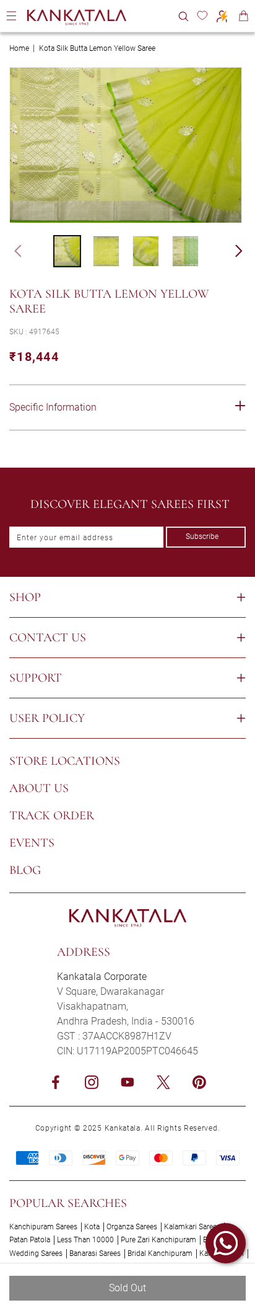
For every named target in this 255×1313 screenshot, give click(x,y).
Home (19, 48)
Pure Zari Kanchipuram (158, 1239)
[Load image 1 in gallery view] (67, 251)
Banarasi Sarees (95, 1253)
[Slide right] (244, 251)
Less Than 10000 (85, 1239)
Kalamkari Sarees (192, 1226)
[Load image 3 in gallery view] (145, 251)
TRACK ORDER (51, 815)
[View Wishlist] (202, 15)
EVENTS (31, 842)
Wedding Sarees (36, 1253)
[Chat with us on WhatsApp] (225, 1243)
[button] (183, 15)
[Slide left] (12, 251)
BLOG (25, 870)
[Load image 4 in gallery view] (185, 251)
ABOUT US (39, 788)
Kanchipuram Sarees (43, 1226)
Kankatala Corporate (102, 976)
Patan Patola (29, 1239)
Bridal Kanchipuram (159, 1253)
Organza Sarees (131, 1226)
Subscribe (202, 536)
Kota (92, 1226)
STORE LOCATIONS (64, 761)
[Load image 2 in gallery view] (106, 251)
